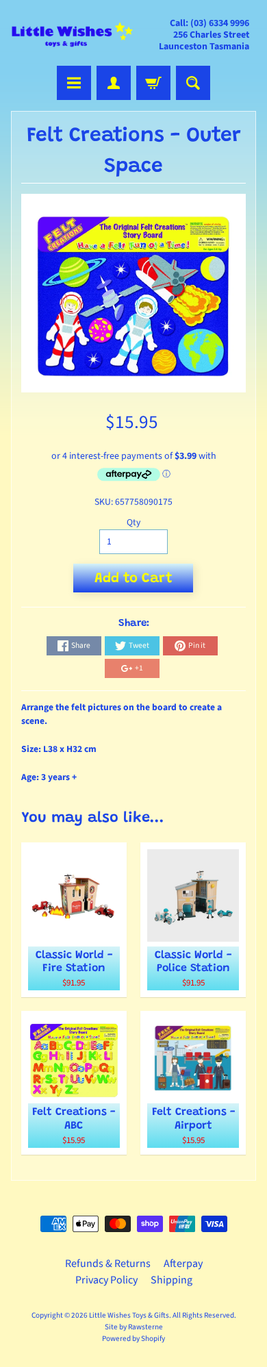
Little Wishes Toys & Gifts (129, 1315)
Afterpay (183, 1263)
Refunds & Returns (108, 1263)
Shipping (171, 1280)
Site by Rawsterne (134, 1327)
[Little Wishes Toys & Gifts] (72, 34)
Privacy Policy (106, 1280)
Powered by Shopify (133, 1338)
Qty (133, 522)
